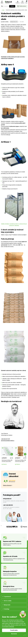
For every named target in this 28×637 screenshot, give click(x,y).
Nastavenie (14, 633)
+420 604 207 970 (5, 439)
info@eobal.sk (7, 498)
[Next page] (25, 457)
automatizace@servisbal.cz (7, 440)
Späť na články (5, 21)
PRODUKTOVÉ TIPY (13, 21)
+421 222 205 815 (8, 505)
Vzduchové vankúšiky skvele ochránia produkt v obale (16, 9)
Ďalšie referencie (7, 485)
